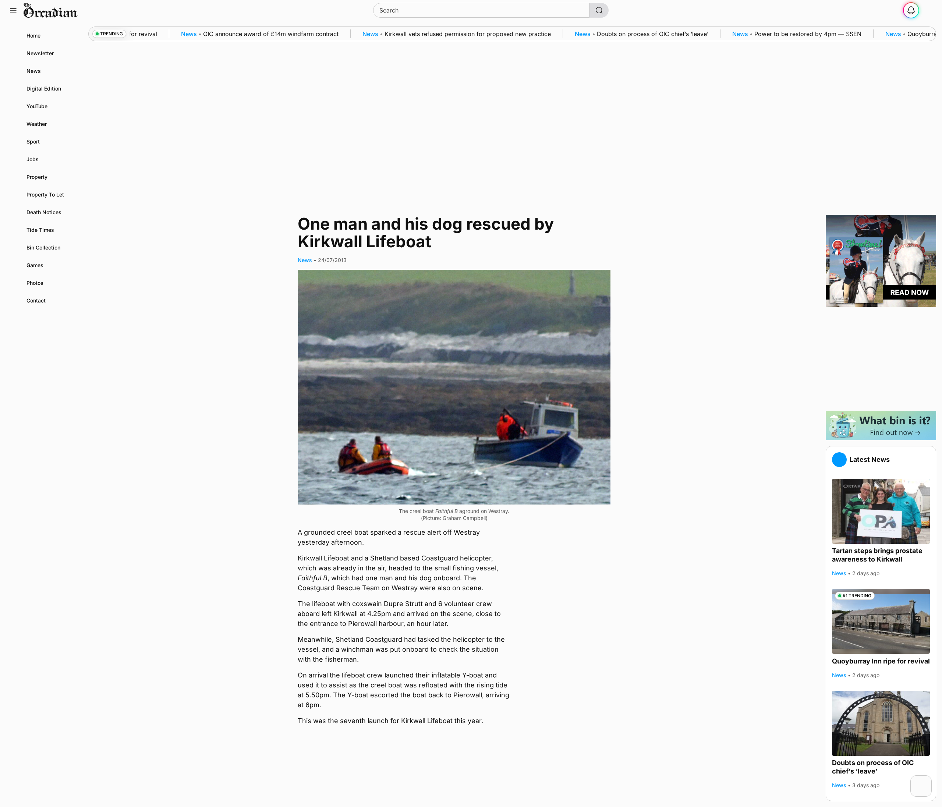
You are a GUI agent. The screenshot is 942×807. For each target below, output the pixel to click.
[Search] (599, 10)
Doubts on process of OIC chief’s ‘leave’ (873, 767)
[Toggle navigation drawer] (13, 10)
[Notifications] (911, 10)
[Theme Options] (928, 10)
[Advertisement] (881, 359)
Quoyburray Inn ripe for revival (881, 661)
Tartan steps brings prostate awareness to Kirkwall (877, 555)
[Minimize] (926, 780)
